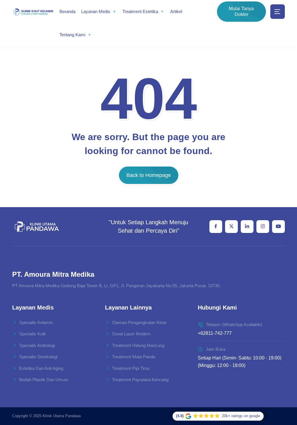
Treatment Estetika (140, 11)
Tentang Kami (72, 34)
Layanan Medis (95, 11)
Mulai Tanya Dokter (241, 11)
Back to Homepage (148, 175)
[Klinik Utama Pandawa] (33, 11)
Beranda (67, 11)
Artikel (176, 11)
